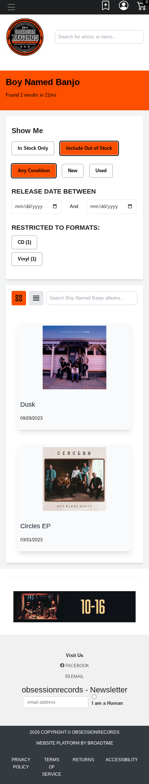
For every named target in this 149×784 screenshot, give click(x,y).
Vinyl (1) (27, 259)
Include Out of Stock (89, 148)
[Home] (24, 36)
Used (101, 170)
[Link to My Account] (124, 7)
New (72, 170)
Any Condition (34, 170)
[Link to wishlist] (106, 7)
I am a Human (107, 703)
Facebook (76, 665)
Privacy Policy (21, 763)
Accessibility (122, 759)
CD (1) (24, 242)
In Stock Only (33, 148)
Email (77, 676)
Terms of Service (51, 767)
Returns (83, 759)
